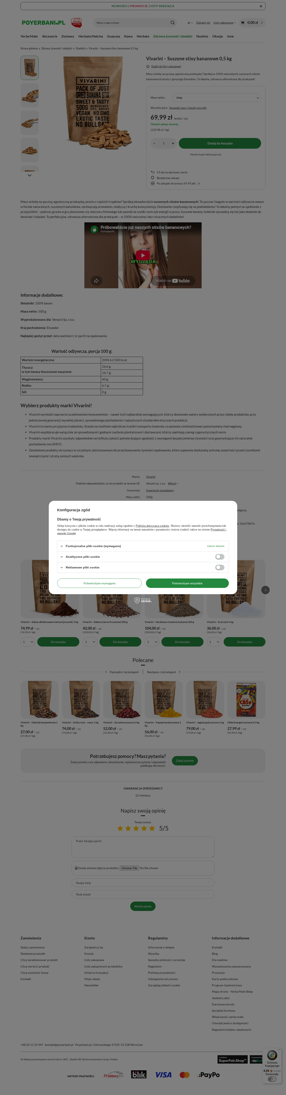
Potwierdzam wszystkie (187, 583)
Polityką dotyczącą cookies (152, 525)
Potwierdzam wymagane (99, 583)
